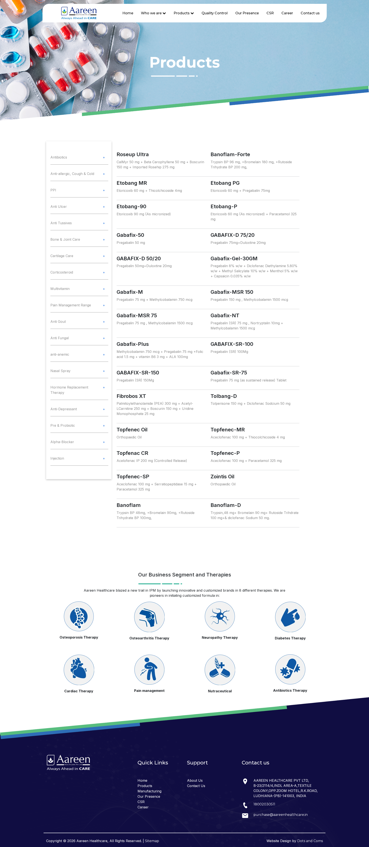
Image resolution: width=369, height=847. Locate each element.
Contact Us (196, 786)
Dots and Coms (310, 841)
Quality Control (215, 13)
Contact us (310, 13)
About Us (195, 780)
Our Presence (247, 13)
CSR (270, 13)
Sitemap (152, 841)
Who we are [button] (152, 13)
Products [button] (182, 13)
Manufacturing (149, 791)
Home (127, 13)
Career (287, 13)
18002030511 (264, 804)
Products (145, 786)
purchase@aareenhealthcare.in (280, 815)
